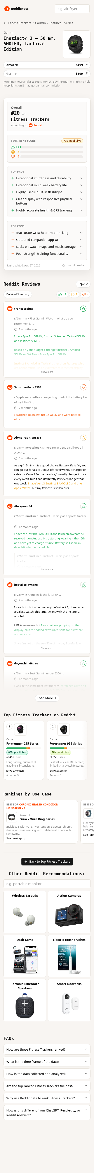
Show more (47, 371)
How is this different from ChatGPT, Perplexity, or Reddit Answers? (43, 1112)
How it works (75, 265)
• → (38, 595)
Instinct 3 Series (61, 23)
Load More (45, 698)
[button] (23, 750)
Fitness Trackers (30, 119)
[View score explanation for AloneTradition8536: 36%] (83, 437)
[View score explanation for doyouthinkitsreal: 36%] (83, 663)
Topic (81, 284)
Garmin (40, 23)
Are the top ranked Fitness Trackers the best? (39, 1086)
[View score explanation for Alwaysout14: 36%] (83, 506)
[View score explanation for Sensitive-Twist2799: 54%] (83, 387)
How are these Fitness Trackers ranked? (35, 1049)
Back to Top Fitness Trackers (49, 861)
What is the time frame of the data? (32, 1061)
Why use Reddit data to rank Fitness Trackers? (40, 1098)
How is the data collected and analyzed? (36, 1074)
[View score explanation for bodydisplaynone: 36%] (83, 584)
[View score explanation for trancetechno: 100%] (83, 308)
